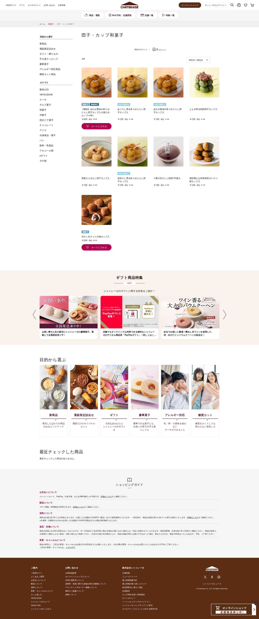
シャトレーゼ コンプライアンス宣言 (137, 605)
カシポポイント (34, 5)
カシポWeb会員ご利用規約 (133, 594)
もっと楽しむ (36, 594)
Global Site (36, 605)
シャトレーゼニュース (212, 583)
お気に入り (245, 5)
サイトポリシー (128, 598)
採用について (70, 594)
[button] (34, 315)
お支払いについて (38, 580)
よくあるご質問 (37, 576)
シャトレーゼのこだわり (41, 608)
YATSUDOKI (36, 598)
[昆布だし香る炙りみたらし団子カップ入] (132, 152)
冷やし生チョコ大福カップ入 (96, 236)
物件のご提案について (74, 591)
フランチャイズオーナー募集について (81, 587)
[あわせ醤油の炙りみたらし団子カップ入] (168, 82)
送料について (36, 587)
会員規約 (126, 591)
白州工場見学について (74, 580)
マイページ (239, 5)
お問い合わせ (49, 5)
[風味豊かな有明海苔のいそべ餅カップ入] (204, 152)
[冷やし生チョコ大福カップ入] (97, 210)
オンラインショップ (190, 5)
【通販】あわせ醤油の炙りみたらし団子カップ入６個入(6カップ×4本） (96, 112)
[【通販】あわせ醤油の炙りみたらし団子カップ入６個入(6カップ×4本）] (97, 82)
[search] (232, 5)
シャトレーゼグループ (40, 601)
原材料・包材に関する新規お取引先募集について (85, 583)
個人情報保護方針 (129, 580)
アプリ (22, 5)
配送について (36, 583)
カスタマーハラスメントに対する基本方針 (140, 608)
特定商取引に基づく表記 (132, 587)
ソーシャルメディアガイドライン (136, 601)
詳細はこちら (106, 496)
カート (252, 5)
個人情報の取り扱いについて (134, 583)
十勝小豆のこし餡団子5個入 (167, 178)
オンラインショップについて (77, 576)
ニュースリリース (129, 576)
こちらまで (70, 547)
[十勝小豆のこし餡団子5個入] (168, 152)
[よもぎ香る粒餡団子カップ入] (204, 82)
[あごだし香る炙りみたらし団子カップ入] (132, 82)
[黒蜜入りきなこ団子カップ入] (97, 152)
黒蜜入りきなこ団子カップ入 (96, 178)
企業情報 (61, 5)
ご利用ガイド (10, 5)
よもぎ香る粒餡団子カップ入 (203, 109)
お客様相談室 (70, 573)
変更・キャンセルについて (42, 591)
